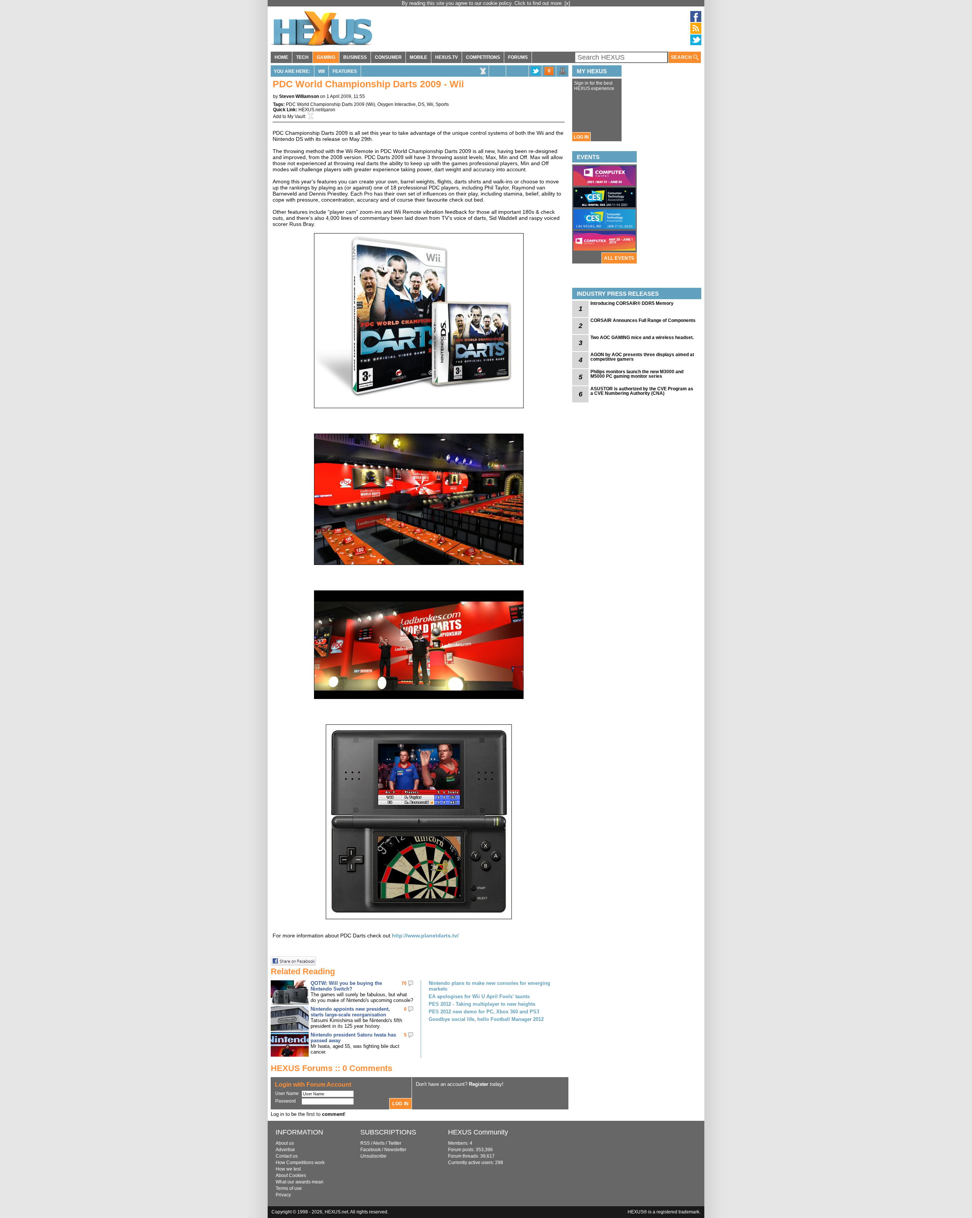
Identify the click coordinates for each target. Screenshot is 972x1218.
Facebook (370, 1149)
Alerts (379, 1143)
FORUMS (518, 57)
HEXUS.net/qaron (316, 109)
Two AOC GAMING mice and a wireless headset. (642, 337)
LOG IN (581, 137)
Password (285, 1101)
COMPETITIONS (483, 57)
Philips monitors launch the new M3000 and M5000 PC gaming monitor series (636, 374)
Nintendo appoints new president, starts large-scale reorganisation (350, 1012)
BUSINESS (355, 57)
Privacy (283, 1194)
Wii (321, 71)
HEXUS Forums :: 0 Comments (331, 1068)
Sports (442, 104)
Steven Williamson (299, 96)
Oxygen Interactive (396, 104)
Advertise (285, 1149)
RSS (365, 1143)
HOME (281, 57)
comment (333, 1114)
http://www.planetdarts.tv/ (425, 935)
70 (404, 983)
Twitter (394, 1143)
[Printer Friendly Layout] (563, 73)
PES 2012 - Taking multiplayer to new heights (482, 1004)
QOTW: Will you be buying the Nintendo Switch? (346, 986)
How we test (288, 1169)
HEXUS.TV (446, 57)
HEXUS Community (478, 1132)
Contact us (287, 1156)
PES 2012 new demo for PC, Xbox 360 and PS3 (484, 1011)
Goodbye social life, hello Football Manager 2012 (486, 1019)
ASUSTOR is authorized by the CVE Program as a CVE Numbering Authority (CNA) (641, 391)
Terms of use (289, 1188)
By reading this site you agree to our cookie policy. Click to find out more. (483, 3)
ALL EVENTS (619, 258)
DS (421, 104)
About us (285, 1143)
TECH (302, 57)
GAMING (326, 57)
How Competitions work (300, 1162)
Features (345, 71)
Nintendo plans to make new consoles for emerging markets (489, 986)
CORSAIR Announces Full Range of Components (643, 320)
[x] (567, 3)
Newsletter (395, 1149)
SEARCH (682, 57)
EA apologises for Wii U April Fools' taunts (479, 996)
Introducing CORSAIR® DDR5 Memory (632, 303)
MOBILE (418, 57)
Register (478, 1084)
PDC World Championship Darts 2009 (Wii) (330, 104)
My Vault (296, 116)
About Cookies (291, 1175)
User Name (287, 1093)
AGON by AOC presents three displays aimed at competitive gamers (642, 356)
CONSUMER (388, 57)
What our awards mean (299, 1182)
